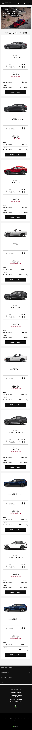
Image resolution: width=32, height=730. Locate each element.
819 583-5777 (18, 700)
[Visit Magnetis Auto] (16, 726)
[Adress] (24, 3)
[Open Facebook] (16, 706)
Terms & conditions (6, 718)
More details (15, 92)
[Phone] (19, 3)
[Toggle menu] (29, 3)
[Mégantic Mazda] (6, 2)
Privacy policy (13, 718)
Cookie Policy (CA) (21, 718)
